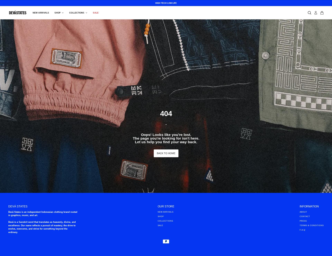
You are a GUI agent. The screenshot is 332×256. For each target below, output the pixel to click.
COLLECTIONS (165, 221)
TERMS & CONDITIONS (312, 225)
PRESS (303, 221)
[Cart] (322, 13)
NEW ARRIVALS (165, 212)
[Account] (315, 13)
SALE (160, 225)
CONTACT (305, 216)
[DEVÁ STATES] (17, 13)
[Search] (309, 13)
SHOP (161, 216)
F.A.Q (302, 230)
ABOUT (303, 212)
